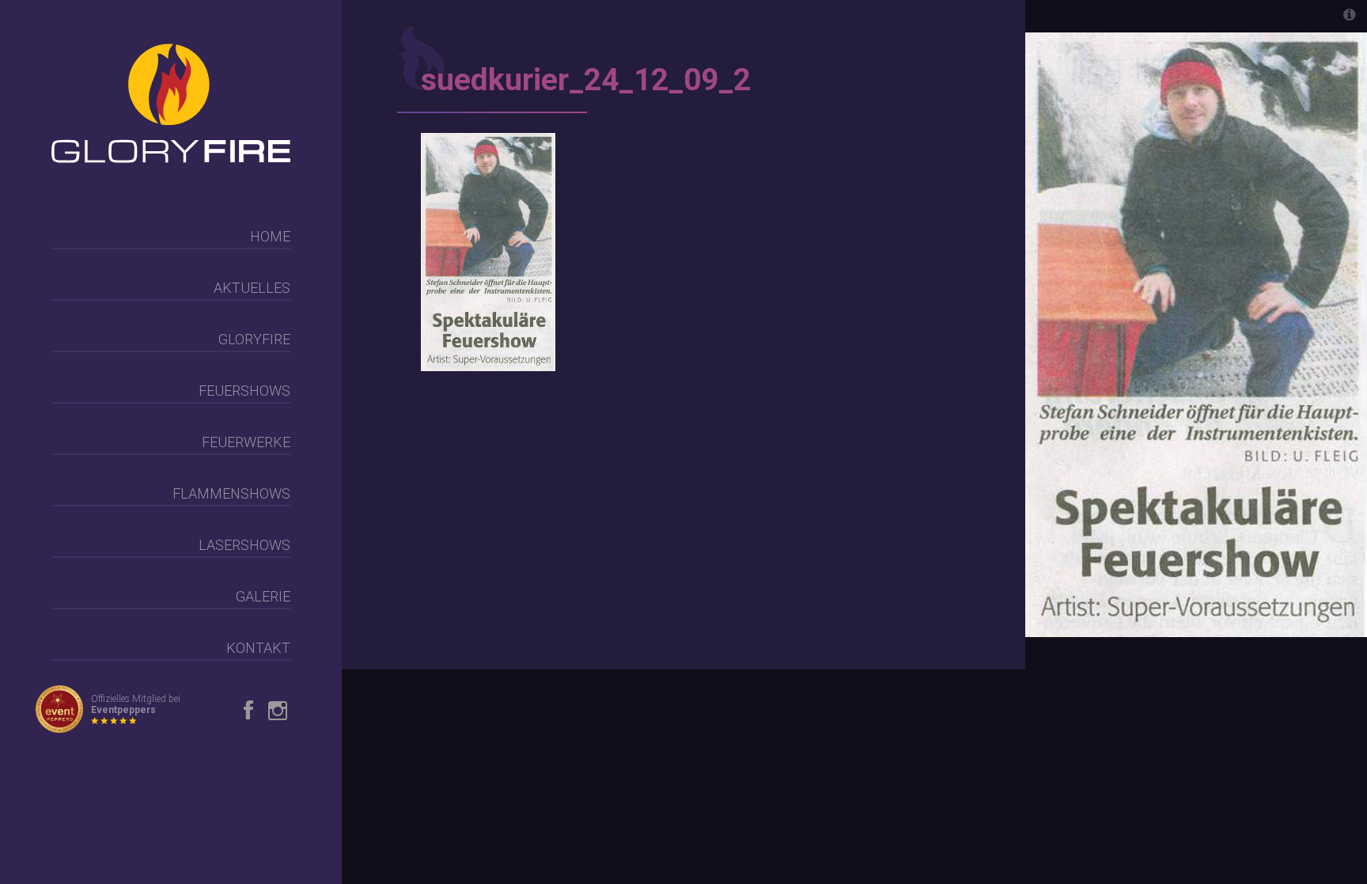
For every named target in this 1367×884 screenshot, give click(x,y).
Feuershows (244, 390)
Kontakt (258, 647)
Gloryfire (254, 339)
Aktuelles (252, 287)
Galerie (263, 596)
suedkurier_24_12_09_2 (586, 80)
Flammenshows (231, 493)
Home (270, 236)
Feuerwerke (246, 442)
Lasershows (244, 545)
